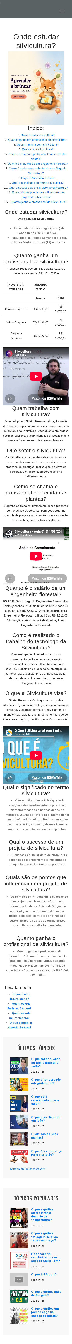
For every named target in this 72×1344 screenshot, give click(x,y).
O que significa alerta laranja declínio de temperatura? (42, 1215)
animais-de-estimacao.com (27, 1168)
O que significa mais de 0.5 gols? (46, 1293)
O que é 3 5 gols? (44, 1274)
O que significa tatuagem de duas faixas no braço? (44, 1237)
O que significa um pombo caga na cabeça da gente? (45, 1312)
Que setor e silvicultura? (38, 149)
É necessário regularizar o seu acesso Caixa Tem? (45, 1257)
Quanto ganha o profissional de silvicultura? (38, 201)
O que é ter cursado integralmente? (46, 1081)
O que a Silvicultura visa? (37, 178)
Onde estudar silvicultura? (37, 135)
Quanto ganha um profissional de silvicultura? (37, 139)
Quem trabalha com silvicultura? (38, 144)
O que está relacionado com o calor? (45, 1100)
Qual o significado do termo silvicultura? (38, 182)
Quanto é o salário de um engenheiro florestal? (38, 163)
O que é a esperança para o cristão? (46, 1152)
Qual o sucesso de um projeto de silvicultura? (38, 187)
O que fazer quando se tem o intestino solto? (45, 1062)
